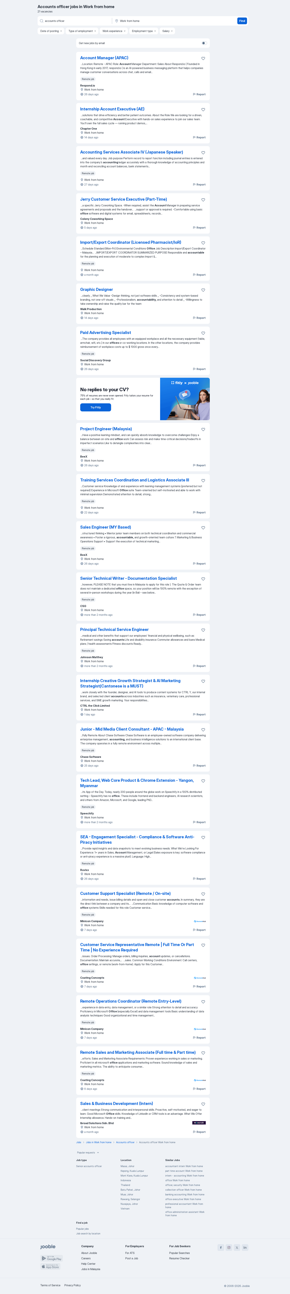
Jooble (246, 1286)
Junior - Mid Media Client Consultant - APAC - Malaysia (132, 729)
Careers (86, 1258)
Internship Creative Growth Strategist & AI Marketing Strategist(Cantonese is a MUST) (130, 683)
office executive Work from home (183, 1199)
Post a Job (131, 1258)
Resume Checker (179, 1258)
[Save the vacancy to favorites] (203, 58)
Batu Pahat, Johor (130, 1189)
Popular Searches (179, 1253)
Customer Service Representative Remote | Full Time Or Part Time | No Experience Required (137, 947)
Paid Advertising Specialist (105, 332)
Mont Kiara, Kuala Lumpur (134, 1175)
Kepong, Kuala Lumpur (132, 1170)
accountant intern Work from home (184, 1166)
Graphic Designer (96, 289)
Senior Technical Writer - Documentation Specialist (128, 578)
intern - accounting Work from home (184, 1175)
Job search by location (88, 1233)
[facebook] (221, 1247)
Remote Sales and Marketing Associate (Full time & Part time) (138, 1052)
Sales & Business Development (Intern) (116, 1103)
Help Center (88, 1263)
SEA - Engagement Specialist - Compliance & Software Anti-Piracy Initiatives (137, 839)
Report (201, 94)
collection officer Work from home (183, 1189)
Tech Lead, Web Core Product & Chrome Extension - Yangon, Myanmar (137, 783)
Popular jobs (82, 1228)
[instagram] (229, 1247)
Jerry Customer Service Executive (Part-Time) (123, 199)
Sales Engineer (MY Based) (105, 527)
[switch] (204, 43)
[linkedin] (245, 1247)
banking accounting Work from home (184, 1194)
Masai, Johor (127, 1166)
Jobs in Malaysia (90, 1269)
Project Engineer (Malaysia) (106, 428)
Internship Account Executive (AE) (112, 109)
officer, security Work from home (182, 1185)
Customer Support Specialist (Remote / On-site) (125, 893)
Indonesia (126, 1180)
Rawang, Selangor (130, 1199)
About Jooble (89, 1253)
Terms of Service (50, 1285)
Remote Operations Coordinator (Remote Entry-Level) (130, 1001)
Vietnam (125, 1208)
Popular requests (86, 1152)
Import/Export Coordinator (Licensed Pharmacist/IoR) (130, 242)
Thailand (125, 1185)
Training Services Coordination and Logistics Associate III (134, 480)
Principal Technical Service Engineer (114, 629)
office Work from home (177, 1180)
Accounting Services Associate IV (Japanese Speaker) (131, 152)
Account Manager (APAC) (104, 57)
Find (242, 21)
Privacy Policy (72, 1285)
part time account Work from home (184, 1170)
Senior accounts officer (89, 1166)
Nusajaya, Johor (129, 1203)
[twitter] (237, 1247)
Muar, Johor (127, 1194)
